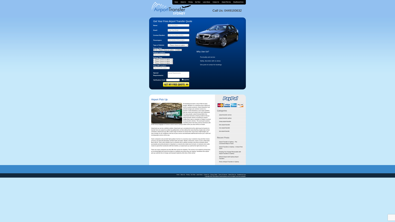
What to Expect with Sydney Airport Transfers (228, 157)
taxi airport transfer (224, 131)
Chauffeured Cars (238, 2)
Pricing (190, 2)
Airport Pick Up (226, 2)
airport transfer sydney (225, 118)
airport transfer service (225, 115)
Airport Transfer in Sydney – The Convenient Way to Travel (228, 142)
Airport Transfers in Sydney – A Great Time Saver (231, 147)
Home (176, 2)
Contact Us (216, 2)
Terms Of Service (222, 174)
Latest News (206, 2)
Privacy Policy (213, 174)
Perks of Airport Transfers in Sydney (229, 161)
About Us (183, 2)
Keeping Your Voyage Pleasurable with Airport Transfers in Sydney (230, 152)
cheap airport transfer (225, 121)
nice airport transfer (224, 128)
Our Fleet (197, 2)
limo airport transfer (224, 124)
